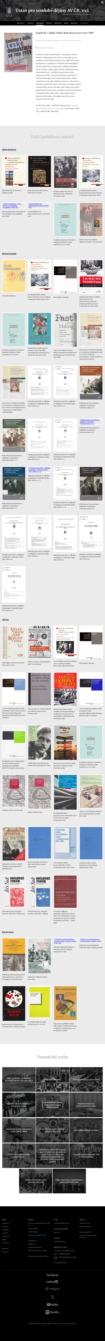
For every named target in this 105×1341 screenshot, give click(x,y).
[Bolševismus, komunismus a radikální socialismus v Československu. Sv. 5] (91, 401)
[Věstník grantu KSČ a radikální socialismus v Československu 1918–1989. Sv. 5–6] (65, 500)
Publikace (40, 23)
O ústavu (30, 23)
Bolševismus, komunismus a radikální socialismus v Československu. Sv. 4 (12, 458)
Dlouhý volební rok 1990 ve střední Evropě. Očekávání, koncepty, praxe (63, 194)
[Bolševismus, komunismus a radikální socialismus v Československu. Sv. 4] (14, 453)
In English (84, 23)
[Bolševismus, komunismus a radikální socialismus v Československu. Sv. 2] (14, 501)
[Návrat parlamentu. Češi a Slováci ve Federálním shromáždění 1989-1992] (14, 207)
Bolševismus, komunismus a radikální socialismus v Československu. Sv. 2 (12, 506)
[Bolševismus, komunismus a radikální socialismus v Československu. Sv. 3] (91, 423)
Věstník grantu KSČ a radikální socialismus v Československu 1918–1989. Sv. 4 (13, 557)
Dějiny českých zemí (35, 812)
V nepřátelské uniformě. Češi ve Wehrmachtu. (86, 1155)
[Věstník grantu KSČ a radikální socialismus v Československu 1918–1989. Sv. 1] (91, 552)
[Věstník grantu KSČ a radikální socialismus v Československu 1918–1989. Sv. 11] (65, 399)
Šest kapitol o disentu (61, 297)
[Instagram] (52, 1289)
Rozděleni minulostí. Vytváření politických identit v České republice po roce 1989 (64, 242)
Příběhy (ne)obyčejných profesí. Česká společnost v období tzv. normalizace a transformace (13, 977)
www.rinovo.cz (71, 1324)
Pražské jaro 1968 (52, 1079)
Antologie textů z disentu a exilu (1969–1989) (19, 1130)
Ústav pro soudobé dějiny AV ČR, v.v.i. (46, 1324)
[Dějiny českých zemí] (39, 810)
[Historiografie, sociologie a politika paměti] (14, 188)
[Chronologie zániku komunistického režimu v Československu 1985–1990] (65, 861)
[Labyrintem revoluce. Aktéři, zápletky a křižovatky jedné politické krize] (14, 862)
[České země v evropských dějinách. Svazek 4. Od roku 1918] (91, 237)
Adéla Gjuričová (41, 40)
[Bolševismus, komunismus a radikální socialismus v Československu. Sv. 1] (91, 502)
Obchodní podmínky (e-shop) (38, 1256)
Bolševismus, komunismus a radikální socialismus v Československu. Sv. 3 (89, 430)
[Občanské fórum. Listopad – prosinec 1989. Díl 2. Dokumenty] (14, 909)
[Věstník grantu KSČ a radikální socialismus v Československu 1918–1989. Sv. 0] (14, 604)
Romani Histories (85, 1226)
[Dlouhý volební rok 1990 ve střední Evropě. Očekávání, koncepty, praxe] (65, 189)
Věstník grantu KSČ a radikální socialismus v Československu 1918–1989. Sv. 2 (64, 557)
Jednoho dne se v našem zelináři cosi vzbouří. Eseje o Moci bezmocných (39, 711)
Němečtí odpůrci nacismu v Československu (19, 1104)
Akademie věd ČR (85, 1232)
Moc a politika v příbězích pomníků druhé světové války (19, 1079)
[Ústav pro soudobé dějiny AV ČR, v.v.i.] (9, 12)
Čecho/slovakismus (9, 296)
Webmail (5, 1248)
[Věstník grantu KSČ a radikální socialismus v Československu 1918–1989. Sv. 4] (14, 553)
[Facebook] (52, 1274)
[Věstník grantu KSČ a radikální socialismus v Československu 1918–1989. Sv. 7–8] (39, 471)
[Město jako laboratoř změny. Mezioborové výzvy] (39, 188)
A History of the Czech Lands (12, 810)
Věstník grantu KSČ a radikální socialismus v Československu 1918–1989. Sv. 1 (90, 556)
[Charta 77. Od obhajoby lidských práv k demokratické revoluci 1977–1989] (91, 809)
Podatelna (31, 1244)
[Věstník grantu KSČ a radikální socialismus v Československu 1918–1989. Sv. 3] (39, 549)
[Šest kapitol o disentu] (65, 295)
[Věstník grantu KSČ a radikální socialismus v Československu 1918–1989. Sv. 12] (39, 399)
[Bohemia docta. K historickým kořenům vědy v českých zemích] (14, 1022)
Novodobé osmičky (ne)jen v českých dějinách (52, 1130)
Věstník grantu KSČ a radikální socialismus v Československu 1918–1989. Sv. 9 (64, 457)
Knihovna (58, 23)
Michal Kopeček (54, 40)
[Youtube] (52, 1304)
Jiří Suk (63, 40)
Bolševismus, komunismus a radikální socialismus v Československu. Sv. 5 (89, 405)
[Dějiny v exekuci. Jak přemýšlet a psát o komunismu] (39, 660)
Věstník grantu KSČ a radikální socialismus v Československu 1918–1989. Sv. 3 (39, 554)
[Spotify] (52, 1312)
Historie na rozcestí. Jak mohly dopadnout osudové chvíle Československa (64, 766)
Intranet (5, 1252)
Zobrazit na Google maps (37, 1235)
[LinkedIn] (52, 1281)
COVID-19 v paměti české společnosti (18, 1155)
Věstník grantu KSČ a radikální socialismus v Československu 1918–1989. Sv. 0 (13, 608)
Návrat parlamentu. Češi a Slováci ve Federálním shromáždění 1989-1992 (14, 214)
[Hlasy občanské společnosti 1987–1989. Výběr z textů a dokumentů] (39, 860)
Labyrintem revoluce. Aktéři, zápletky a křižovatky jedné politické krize (12, 866)
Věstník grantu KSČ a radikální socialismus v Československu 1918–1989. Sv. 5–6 (64, 505)
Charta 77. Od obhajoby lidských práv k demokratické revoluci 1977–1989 (90, 814)
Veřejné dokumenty (35, 1247)
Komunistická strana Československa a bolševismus (52, 1104)
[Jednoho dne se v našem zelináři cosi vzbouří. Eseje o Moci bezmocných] (39, 707)
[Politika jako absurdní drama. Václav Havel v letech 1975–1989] (39, 761)
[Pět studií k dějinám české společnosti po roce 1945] (39, 1020)
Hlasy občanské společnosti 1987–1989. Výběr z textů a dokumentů (37, 864)
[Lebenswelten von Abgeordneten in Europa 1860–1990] (39, 207)
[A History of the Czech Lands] (14, 808)
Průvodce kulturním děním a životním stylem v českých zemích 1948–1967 (64, 949)
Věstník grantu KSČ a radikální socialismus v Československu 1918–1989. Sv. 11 (64, 403)
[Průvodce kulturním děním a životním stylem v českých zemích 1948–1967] (65, 943)
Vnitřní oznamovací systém (37, 1251)
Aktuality (21, 23)
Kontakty (74, 23)
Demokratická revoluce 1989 (86, 1079)
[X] (52, 1297)
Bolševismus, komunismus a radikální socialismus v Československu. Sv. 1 (89, 506)
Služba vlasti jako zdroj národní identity (35, 1181)
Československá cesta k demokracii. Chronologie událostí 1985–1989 (88, 865)
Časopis (49, 23)
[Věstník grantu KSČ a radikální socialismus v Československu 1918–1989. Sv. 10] (39, 453)
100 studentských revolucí (86, 1130)
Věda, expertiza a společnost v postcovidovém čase (69, 1181)
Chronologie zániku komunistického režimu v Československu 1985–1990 (64, 865)
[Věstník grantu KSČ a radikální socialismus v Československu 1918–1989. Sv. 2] (65, 553)
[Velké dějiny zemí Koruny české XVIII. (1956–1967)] (14, 661)
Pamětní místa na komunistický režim (86, 1104)
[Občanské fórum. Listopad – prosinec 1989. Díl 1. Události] (39, 909)
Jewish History (84, 1223)
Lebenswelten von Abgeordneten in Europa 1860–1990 (39, 214)
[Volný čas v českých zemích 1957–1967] (39, 975)
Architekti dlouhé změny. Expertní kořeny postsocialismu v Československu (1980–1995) (90, 193)
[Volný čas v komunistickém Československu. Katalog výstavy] (91, 941)
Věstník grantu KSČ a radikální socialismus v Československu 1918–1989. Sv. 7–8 (39, 478)
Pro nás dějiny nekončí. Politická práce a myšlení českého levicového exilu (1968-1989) (65, 663)
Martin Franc (71, 40)
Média (66, 23)
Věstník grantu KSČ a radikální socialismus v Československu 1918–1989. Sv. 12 (39, 403)
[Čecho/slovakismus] (14, 294)
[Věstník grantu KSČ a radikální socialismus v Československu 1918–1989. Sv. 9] (65, 452)
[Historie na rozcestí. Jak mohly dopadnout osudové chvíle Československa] (65, 761)
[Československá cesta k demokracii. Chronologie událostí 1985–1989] (91, 861)
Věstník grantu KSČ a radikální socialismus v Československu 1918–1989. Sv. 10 (39, 457)
